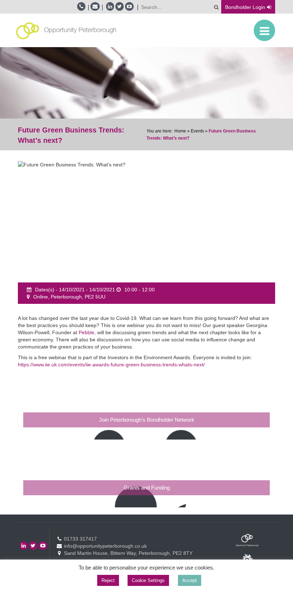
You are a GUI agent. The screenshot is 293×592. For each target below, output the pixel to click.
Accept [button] (189, 580)
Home (180, 131)
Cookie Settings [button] (148, 580)
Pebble (86, 332)
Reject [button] (108, 580)
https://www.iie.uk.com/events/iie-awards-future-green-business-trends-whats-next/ (111, 364)
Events (197, 131)
